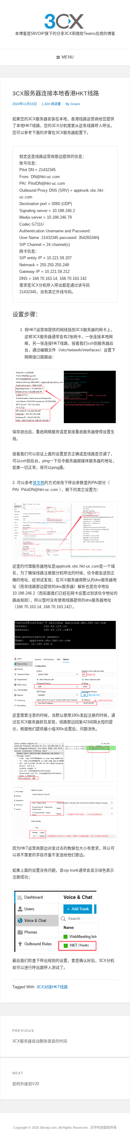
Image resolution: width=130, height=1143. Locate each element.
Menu (68, 57)
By (73, 104)
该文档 (38, 482)
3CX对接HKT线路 (52, 987)
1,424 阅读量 (51, 104)
